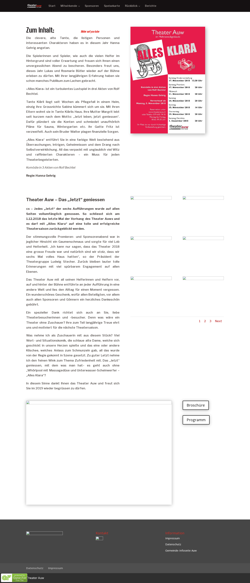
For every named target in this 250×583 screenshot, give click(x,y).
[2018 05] (151, 305)
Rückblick (131, 6)
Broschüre (196, 405)
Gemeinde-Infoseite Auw (181, 550)
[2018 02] (203, 225)
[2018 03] (151, 265)
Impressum (172, 538)
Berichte (150, 6)
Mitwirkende (69, 6)
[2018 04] (203, 265)
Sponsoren (92, 6)
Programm (196, 419)
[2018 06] (203, 305)
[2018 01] (151, 225)
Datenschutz (173, 544)
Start (51, 6)
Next (218, 321)
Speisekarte (112, 6)
